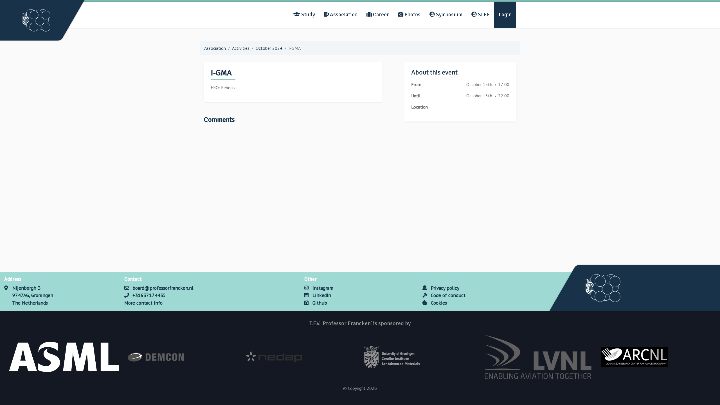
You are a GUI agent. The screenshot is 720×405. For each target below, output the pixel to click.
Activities (240, 48)
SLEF (483, 14)
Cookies (438, 303)
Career (380, 14)
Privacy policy (444, 288)
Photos (411, 14)
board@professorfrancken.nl (162, 288)
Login (505, 14)
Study (307, 14)
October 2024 (269, 48)
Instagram (322, 288)
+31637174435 (149, 295)
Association (343, 14)
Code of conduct (447, 295)
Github (319, 303)
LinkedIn (321, 295)
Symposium (448, 14)
